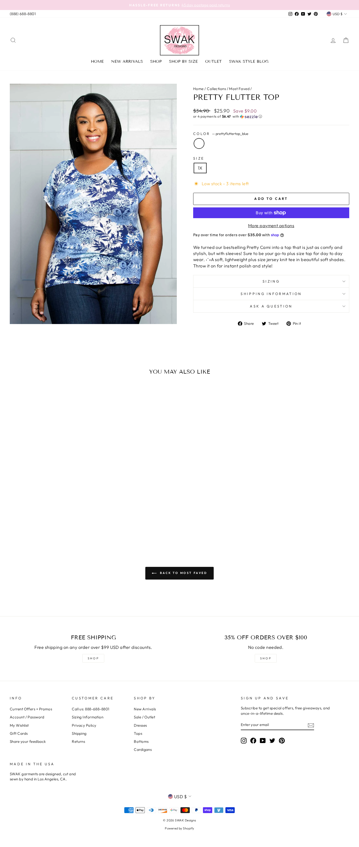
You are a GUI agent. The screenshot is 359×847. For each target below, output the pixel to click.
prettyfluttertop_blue (199, 143)
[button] (271, 116)
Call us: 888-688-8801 (90, 709)
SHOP (93, 658)
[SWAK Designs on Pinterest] (282, 740)
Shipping (79, 733)
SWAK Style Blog (248, 61)
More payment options (271, 225)
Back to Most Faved (182, 573)
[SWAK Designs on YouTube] (263, 740)
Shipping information (271, 294)
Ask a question (271, 306)
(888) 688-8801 (23, 13)
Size (198, 158)
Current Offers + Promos (31, 709)
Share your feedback (28, 741)
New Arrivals (127, 61)
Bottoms (141, 741)
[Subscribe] (311, 725)
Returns (78, 741)
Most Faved (239, 88)
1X (200, 168)
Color (220, 134)
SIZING (271, 281)
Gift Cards (19, 733)
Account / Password (27, 717)
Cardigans (143, 749)
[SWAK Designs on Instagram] (244, 740)
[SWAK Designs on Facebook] (253, 740)
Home (97, 61)
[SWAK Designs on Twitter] (272, 740)
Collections (216, 88)
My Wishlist (19, 725)
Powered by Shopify (179, 828)
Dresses (140, 725)
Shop (156, 61)
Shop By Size (183, 61)
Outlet (213, 61)
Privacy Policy (84, 725)
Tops (138, 733)
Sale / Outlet (144, 717)
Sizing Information (87, 717)
